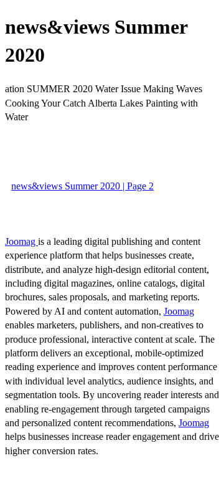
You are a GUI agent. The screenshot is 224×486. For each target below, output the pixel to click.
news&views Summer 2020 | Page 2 (82, 186)
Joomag (21, 241)
